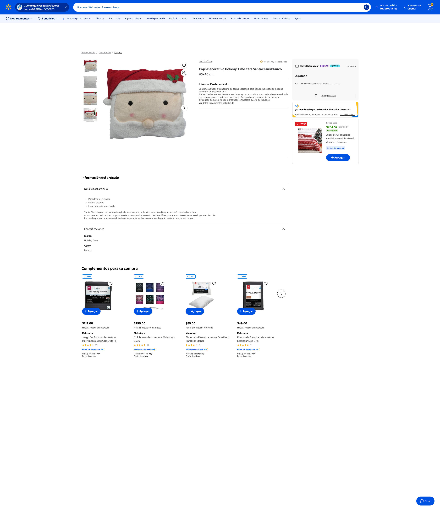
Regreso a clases (133, 18)
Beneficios (48, 18)
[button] (387, 7)
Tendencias (199, 18)
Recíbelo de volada (179, 18)
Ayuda (297, 18)
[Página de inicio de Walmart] (8, 7)
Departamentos (20, 18)
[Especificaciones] (283, 229)
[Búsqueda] (366, 7)
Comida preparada (155, 18)
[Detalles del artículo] (283, 189)
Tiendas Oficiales (281, 18)
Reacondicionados (240, 18)
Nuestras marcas (217, 18)
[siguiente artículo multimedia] (184, 108)
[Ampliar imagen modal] (184, 73)
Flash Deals (114, 18)
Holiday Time (205, 61)
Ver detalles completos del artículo (216, 103)
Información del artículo (100, 178)
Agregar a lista (328, 95)
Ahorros (100, 18)
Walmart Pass (261, 18)
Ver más (352, 66)
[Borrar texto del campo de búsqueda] (358, 7)
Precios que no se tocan (79, 18)
